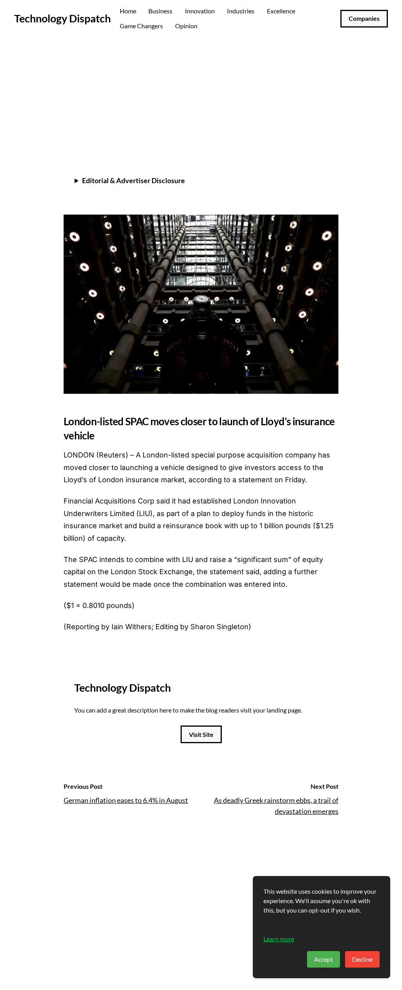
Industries (240, 11)
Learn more (278, 938)
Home (128, 11)
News (73, 60)
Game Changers (141, 25)
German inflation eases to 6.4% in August (126, 800)
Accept (323, 959)
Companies (364, 18)
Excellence (281, 11)
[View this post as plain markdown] (318, 131)
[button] (331, 131)
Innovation (200, 11)
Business (160, 11)
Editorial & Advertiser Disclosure (133, 180)
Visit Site (201, 734)
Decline (362, 959)
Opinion (186, 25)
